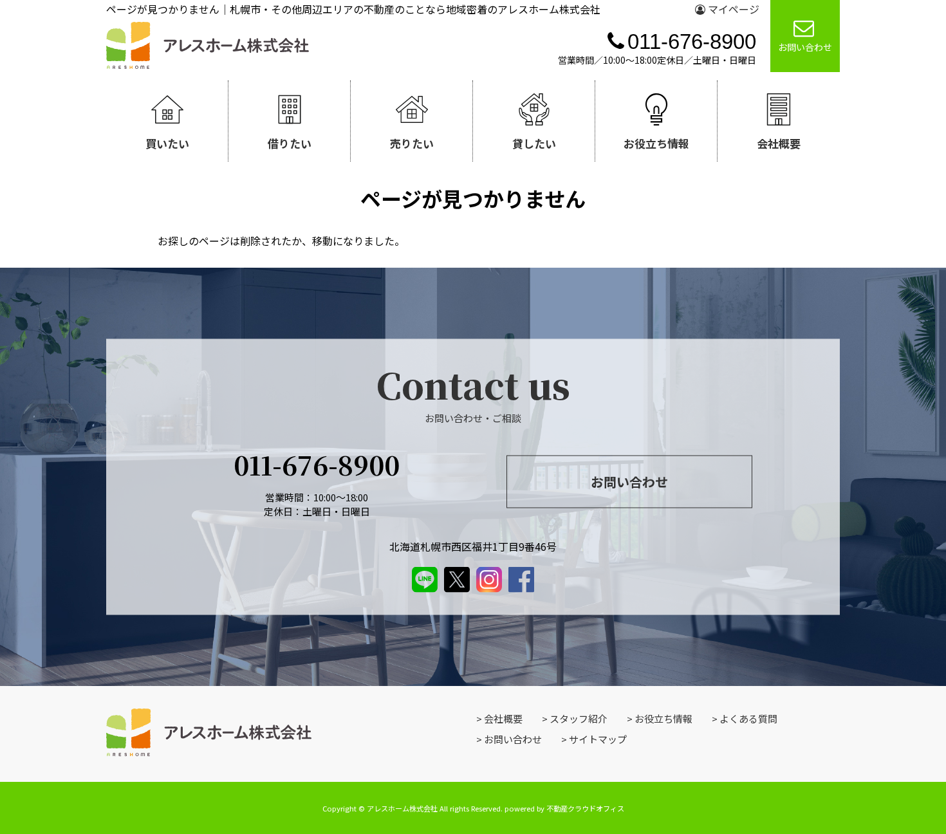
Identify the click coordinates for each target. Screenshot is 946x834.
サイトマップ (598, 739)
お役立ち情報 (663, 718)
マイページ (732, 9)
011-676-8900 (317, 463)
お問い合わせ (629, 481)
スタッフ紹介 (578, 718)
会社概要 (503, 718)
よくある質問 (748, 718)
